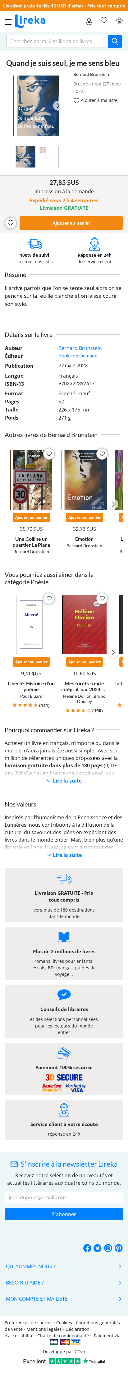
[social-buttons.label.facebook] (87, 1248)
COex (80, 1351)
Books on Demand (78, 355)
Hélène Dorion (77, 696)
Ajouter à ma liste (98, 100)
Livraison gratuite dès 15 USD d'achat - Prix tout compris (64, 6)
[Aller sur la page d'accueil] (30, 21)
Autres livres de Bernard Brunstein (51, 434)
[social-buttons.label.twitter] (98, 1248)
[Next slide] (58, 106)
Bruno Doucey (91, 698)
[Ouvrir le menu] (6, 21)
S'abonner (64, 1214)
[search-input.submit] (115, 41)
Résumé (15, 274)
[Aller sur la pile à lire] (104, 20)
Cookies (64, 1323)
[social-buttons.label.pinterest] (119, 1248)
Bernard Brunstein (91, 74)
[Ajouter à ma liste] (10, 223)
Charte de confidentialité (63, 1336)
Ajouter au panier (71, 223)
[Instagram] (108, 1248)
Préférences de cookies (29, 1323)
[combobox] (57, 41)
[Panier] (119, 20)
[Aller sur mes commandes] (89, 21)
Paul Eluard (31, 696)
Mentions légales (44, 1329)
